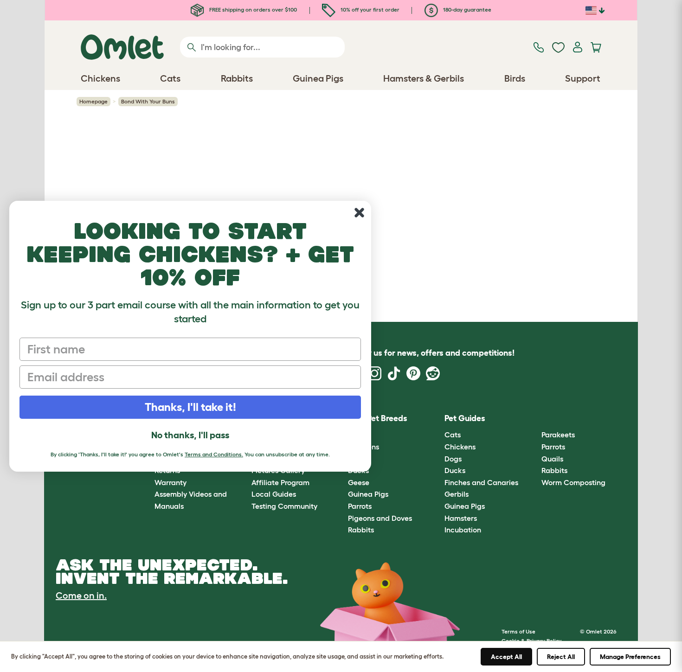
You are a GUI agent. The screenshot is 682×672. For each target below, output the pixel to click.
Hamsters (460, 518)
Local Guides (273, 494)
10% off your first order (369, 9)
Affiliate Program (280, 482)
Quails (552, 458)
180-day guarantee (466, 9)
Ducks (454, 470)
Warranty (170, 482)
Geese (358, 482)
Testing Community (284, 506)
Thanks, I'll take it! (190, 407)
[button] (534, 418)
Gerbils (456, 494)
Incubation (462, 529)
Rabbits (361, 529)
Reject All (561, 656)
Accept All (506, 656)
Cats (452, 434)
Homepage (93, 101)
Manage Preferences (630, 656)
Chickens (460, 446)
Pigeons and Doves (380, 518)
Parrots (360, 506)
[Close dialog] (359, 213)
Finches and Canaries (481, 482)
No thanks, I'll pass (190, 435)
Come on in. (81, 595)
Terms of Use (518, 631)
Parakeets (558, 434)
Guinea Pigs (368, 494)
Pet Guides (464, 418)
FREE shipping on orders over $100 (252, 9)
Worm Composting (573, 482)
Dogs (453, 458)
